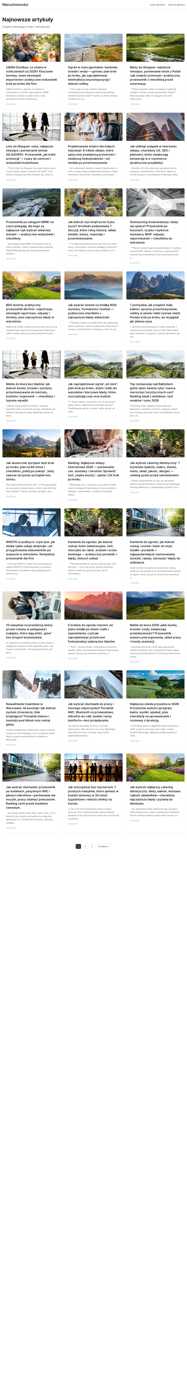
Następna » (103, 846)
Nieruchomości (15, 4)
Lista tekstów (157, 4)
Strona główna (176, 4)
